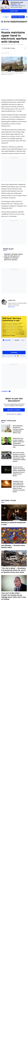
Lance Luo (6, 53)
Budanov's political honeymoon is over (13, 523)
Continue (14, 352)
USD (22, 340)
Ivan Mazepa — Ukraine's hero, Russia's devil (13, 546)
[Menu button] (27, 17)
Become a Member (18, 16)
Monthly (8, 340)
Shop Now (14, 11)
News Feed (5, 29)
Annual (17, 340)
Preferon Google (9, 48)
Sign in (19, 414)
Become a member (14, 410)
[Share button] (25, 48)
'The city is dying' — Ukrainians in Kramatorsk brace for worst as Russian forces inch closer (13, 570)
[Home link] (14, 22)
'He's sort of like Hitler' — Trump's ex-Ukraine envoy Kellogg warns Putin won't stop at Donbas (13, 596)
